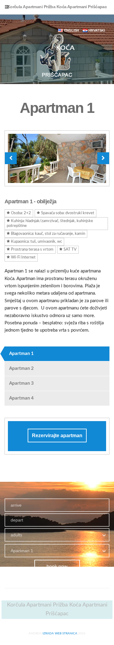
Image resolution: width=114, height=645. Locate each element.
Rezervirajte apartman (57, 435)
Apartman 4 (21, 398)
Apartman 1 (21, 353)
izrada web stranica (60, 633)
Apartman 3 (21, 383)
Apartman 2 (21, 368)
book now (57, 566)
